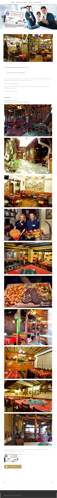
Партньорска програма (21, 2)
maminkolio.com (7, 97)
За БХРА (30, 2)
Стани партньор (37, 2)
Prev (4, 482)
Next (52, 482)
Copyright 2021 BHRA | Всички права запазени (12, 495)
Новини (13, 2)
